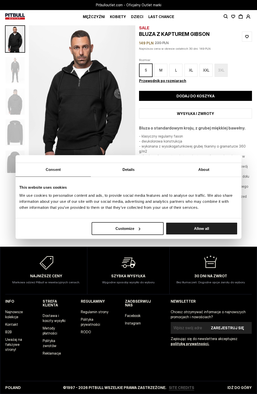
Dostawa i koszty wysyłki (54, 318)
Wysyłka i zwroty (195, 113)
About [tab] (203, 169)
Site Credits (181, 387)
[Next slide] (116, 99)
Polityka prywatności (90, 321)
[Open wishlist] (233, 16)
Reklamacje (52, 353)
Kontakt (11, 324)
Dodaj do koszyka (195, 96)
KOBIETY (118, 17)
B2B (8, 332)
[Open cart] (240, 16)
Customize (124, 228)
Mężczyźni (94, 17)
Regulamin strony (94, 312)
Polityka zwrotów (49, 343)
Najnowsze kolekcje (14, 314)
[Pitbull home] (15, 16)
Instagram (133, 323)
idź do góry (239, 387)
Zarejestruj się (227, 328)
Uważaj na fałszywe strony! (13, 344)
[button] (82, 99)
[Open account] (248, 16)
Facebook (133, 315)
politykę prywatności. (190, 344)
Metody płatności (50, 330)
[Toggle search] (225, 16)
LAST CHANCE (161, 17)
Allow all (201, 228)
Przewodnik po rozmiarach (162, 81)
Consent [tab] (53, 169)
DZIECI (137, 17)
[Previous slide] (48, 99)
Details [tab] (128, 169)
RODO (86, 332)
